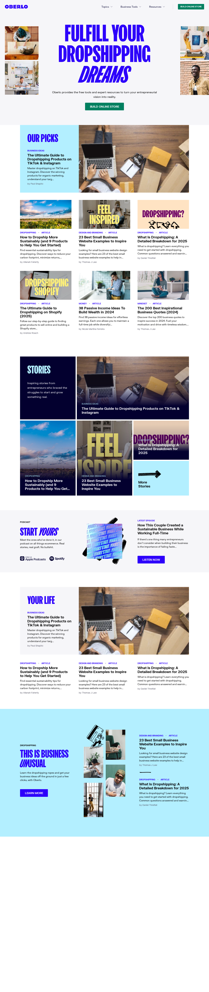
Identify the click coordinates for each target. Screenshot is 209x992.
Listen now (151, 559)
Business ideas (35, 150)
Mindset (142, 303)
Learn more (34, 793)
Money (83, 303)
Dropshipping (28, 232)
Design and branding (91, 232)
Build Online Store (191, 6)
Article (45, 232)
